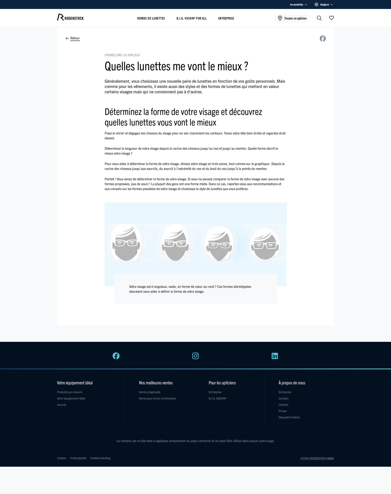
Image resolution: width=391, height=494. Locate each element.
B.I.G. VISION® (217, 398)
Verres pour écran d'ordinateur (157, 398)
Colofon (61, 458)
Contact (283, 398)
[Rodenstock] (70, 19)
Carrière (283, 404)
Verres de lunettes (151, 18)
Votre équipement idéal (71, 398)
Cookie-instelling (100, 458)
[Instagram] (195, 358)
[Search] (319, 18)
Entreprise (226, 18)
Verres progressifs (149, 392)
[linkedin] (274, 358)
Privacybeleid (78, 458)
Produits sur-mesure (69, 392)
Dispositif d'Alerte (289, 417)
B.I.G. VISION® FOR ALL (192, 18)
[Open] (331, 17)
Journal (61, 404)
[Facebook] (116, 358)
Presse (283, 411)
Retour (75, 38)
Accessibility (296, 4)
